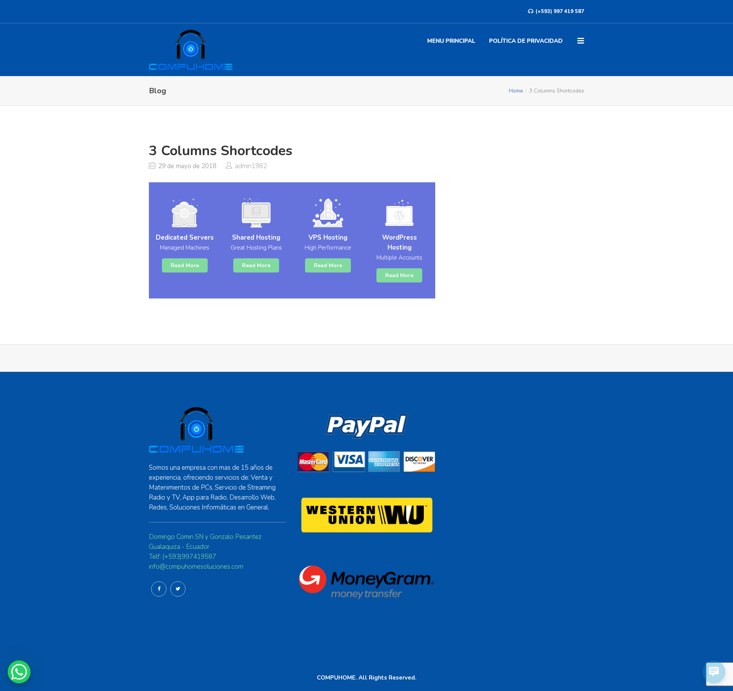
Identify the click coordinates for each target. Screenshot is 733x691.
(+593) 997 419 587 (559, 11)
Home (516, 90)
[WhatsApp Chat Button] (19, 671)
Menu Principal (451, 41)
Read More (185, 265)
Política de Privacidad (526, 41)
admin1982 (251, 166)
